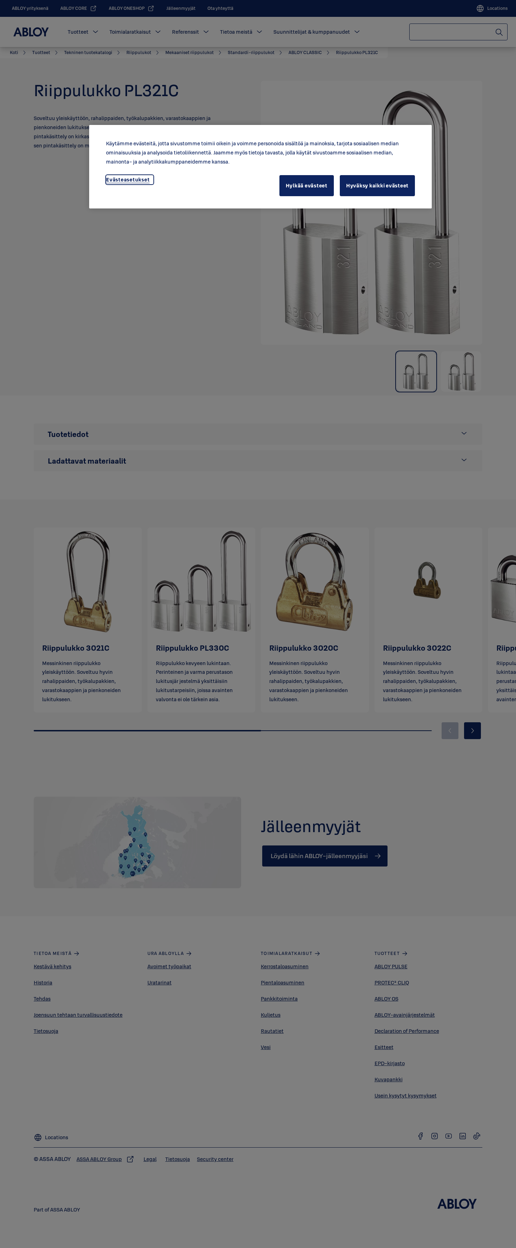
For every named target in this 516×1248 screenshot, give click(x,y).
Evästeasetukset (128, 179)
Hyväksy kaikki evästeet (377, 185)
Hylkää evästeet (307, 185)
